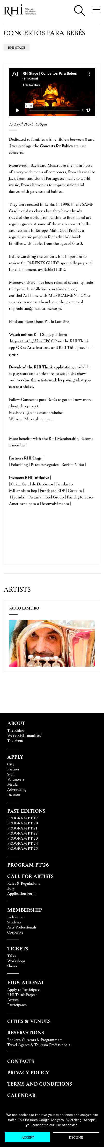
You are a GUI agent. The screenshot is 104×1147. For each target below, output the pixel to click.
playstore (20, 373)
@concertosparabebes (44, 412)
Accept (28, 1137)
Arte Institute (38, 347)
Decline (76, 1137)
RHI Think (68, 347)
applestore (45, 373)
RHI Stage (16, 47)
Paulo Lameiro (24, 608)
